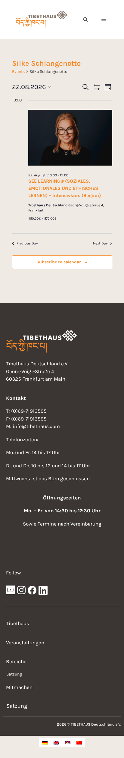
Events (18, 71)
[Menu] (103, 19)
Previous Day (27, 243)
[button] (85, 19)
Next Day (100, 243)
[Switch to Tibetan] (67, 742)
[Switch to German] (45, 742)
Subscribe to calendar (58, 262)
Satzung (14, 674)
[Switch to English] (56, 742)
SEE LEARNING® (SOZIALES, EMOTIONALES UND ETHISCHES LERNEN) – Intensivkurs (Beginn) (64, 188)
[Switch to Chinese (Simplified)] (79, 742)
